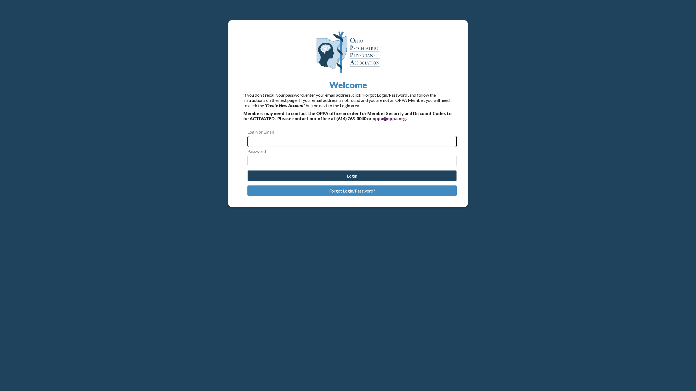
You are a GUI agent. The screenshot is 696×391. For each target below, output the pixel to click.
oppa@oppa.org (389, 118)
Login (352, 175)
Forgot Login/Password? (352, 190)
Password (256, 151)
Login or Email (260, 131)
